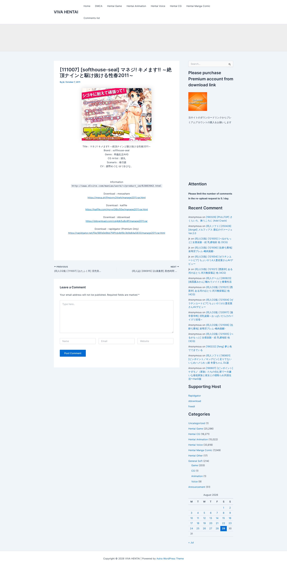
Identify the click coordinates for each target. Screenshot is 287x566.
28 (217, 528)
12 (204, 518)
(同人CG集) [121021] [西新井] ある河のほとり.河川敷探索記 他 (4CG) (210, 291)
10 (191, 518)
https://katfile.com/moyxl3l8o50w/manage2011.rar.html (116, 209)
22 (223, 523)
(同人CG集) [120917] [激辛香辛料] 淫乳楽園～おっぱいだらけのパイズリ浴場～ (210, 316)
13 (210, 518)
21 (217, 523)
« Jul (191, 542)
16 (230, 518)
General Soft (195, 460)
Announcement (196, 486)
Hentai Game (114, 5)
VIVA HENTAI (66, 12)
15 (223, 518)
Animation (197, 476)
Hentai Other (195, 455)
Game (194, 465)
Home (87, 5)
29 (223, 528)
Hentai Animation (136, 5)
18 (198, 523)
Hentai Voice (158, 5)
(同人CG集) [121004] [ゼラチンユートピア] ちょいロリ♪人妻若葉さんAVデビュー (210, 260)
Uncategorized (196, 423)
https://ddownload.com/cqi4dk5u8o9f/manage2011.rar (117, 221)
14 (217, 518)
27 (210, 528)
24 (191, 528)
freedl (191, 406)
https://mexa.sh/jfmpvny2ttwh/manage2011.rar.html (117, 197)
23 (230, 523)
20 (210, 523)
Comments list (92, 17)
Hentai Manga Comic (198, 5)
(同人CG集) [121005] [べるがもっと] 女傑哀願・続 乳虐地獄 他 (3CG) (210, 337)
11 (198, 518)
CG (193, 470)
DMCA (98, 5)
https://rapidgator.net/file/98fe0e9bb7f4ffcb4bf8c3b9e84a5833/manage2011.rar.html (116, 232)
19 (204, 523)
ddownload (194, 401)
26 (204, 528)
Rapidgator (194, 395)
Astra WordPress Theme (170, 558)
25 (197, 528)
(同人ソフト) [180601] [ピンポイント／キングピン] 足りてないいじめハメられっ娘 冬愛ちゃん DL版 (210, 359)
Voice (194, 481)
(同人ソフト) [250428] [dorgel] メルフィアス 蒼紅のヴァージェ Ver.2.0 (210, 229)
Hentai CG (176, 5)
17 (191, 523)
